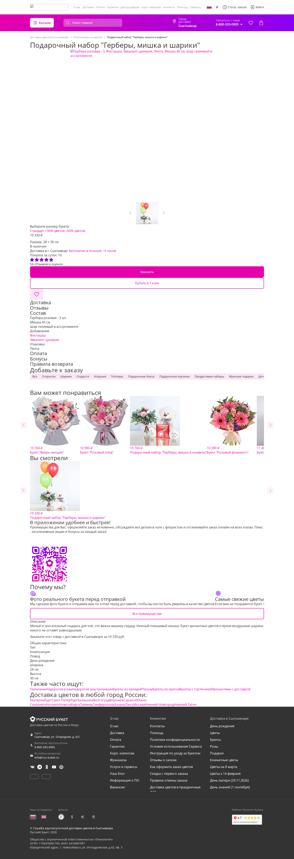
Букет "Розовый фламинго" (228, 450)
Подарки (217, 753)
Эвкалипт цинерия (44, 340)
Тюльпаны (38, 689)
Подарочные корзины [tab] (174, 376)
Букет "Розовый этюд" (97, 450)
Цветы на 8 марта (223, 767)
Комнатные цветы (224, 760)
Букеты (215, 739)
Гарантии (113, 7)
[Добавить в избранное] (36, 294)
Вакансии (117, 787)
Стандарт (37, 231)
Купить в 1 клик (147, 283)
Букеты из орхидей (127, 689)
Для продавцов (130, 7)
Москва (139, 704)
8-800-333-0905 (44, 747)
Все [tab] (34, 376)
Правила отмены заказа (168, 780)
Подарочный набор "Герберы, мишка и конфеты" (168, 450)
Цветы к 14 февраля (225, 773)
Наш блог (117, 773)
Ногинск (52, 704)
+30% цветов (55, 231)
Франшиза (118, 760)
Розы (214, 746)
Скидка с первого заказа (169, 773)
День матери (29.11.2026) (229, 780)
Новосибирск (69, 704)
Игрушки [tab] (100, 376)
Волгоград (101, 700)
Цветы (215, 733)
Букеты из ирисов (166, 689)
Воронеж (116, 700)
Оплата (100, 7)
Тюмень (86, 704)
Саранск (130, 700)
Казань (119, 704)
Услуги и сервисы (123, 767)
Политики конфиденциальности (175, 739)
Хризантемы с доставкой (231, 689)
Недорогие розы (59, 689)
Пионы (147, 689)
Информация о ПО (124, 780)
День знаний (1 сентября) (230, 787)
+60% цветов (75, 231)
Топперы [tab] (117, 376)
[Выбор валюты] (217, 7)
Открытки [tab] (49, 376)
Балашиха (85, 700)
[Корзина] (261, 23)
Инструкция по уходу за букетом (175, 753)
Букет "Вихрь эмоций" (47, 450)
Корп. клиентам (151, 7)
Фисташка (38, 335)
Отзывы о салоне (163, 760)
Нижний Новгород (159, 704)
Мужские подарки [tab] (241, 376)
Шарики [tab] (66, 376)
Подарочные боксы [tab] (141, 376)
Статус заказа (237, 7)
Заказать (147, 272)
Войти (260, 7)
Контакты (169, 7)
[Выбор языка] (209, 7)
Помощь (182, 7)
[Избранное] (251, 23)
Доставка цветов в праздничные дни (175, 789)
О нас (77, 7)
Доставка (88, 7)
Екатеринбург (40, 700)
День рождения (42, 660)
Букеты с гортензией (196, 689)
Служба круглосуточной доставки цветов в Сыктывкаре (73, 828)
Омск (129, 704)
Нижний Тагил (185, 704)
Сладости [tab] (82, 376)
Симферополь (103, 704)
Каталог (45, 23)
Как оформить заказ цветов (171, 767)
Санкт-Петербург (64, 700)
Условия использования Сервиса (176, 746)
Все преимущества (147, 613)
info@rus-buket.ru (46, 757)
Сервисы (195, 7)
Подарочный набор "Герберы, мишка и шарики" (68, 515)
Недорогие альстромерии (92, 689)
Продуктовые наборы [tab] (209, 376)
